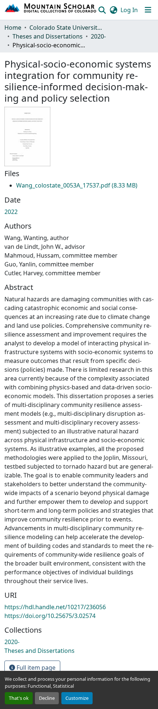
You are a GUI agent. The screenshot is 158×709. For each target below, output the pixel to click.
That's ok (19, 698)
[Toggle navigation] (148, 10)
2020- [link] (98, 36)
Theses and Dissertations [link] (47, 36)
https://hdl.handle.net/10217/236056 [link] (55, 607)
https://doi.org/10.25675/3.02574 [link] (50, 616)
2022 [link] (11, 212)
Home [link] (12, 27)
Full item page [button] (35, 667)
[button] (50, 10)
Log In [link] (129, 10)
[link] (76, 185)
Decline (47, 698)
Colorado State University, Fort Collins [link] (66, 27)
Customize (77, 698)
